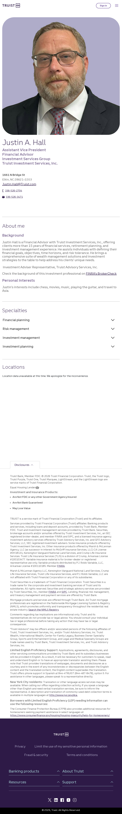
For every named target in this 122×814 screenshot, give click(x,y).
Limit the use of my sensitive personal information (71, 746)
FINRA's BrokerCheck (101, 273)
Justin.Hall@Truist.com (19, 184)
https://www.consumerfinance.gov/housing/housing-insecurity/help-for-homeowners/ (60, 715)
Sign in (105, 6)
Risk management (16, 329)
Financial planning (16, 320)
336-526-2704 (13, 190)
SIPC (64, 591)
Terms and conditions (82, 755)
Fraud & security (36, 755)
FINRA (61, 565)
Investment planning (18, 346)
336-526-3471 (14, 196)
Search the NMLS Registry (43, 609)
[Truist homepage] (11, 5)
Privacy (20, 746)
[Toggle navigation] (117, 5)
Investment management (21, 338)
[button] (34, 771)
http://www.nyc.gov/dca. (63, 695)
